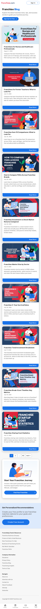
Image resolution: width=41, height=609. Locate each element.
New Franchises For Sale (9, 541)
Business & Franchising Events (11, 544)
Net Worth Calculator (8, 546)
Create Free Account (16, 522)
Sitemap (4, 587)
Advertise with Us (7, 579)
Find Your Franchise (20, 492)
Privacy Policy (6, 560)
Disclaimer (5, 557)
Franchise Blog (6, 563)
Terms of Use (6, 568)
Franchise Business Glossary (10, 535)
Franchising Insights (8, 565)
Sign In (33, 3)
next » (28, 455)
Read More (32, 64)
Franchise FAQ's (7, 549)
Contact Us (5, 582)
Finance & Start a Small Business (11, 538)
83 (23, 455)
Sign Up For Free (9, 19)
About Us (5, 577)
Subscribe (5, 590)
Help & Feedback (7, 585)
